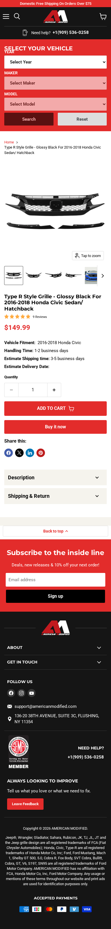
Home (9, 142)
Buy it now (55, 426)
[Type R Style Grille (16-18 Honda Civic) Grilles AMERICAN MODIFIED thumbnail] (14, 275)
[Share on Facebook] (8, 453)
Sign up (55, 596)
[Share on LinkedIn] (30, 453)
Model (11, 94)
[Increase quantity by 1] (54, 390)
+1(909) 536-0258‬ (86, 757)
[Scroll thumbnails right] (101, 275)
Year (9, 52)
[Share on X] (19, 453)
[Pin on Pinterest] (40, 453)
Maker (11, 73)
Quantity (11, 377)
